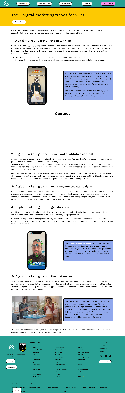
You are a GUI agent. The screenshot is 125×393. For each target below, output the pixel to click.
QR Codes (35, 362)
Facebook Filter (37, 374)
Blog (34, 367)
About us (101, 351)
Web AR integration (83, 369)
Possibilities (81, 349)
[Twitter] (110, 356)
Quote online (36, 369)
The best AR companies (39, 376)
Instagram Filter (59, 347)
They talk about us (60, 362)
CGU (64, 391)
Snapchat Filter (59, 349)
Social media (36, 364)
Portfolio (80, 347)
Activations (36, 352)
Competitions (36, 359)
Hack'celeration (59, 376)
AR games (80, 354)
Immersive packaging (83, 357)
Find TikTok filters (71, 387)
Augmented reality (82, 362)
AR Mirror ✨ (81, 376)
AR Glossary (58, 359)
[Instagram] (101, 356)
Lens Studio (22, 387)
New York (14, 383)
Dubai (30, 383)
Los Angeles (22, 383)
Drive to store (58, 372)
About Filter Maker (38, 349)
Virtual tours (91, 387)
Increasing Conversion (61, 369)
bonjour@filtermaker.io (105, 345)
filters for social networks (80, 243)
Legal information (59, 364)
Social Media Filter (38, 372)
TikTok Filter (58, 352)
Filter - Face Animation (84, 352)
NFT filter (57, 354)
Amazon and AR (103, 387)
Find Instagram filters (34, 387)
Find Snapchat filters (53, 387)
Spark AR (14, 387)
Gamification (16, 212)
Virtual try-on (81, 359)
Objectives (58, 367)
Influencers (36, 357)
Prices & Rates (59, 357)
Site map (57, 374)
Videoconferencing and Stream (86, 367)
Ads (34, 354)
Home (34, 347)
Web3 (79, 374)
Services (80, 364)
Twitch (84, 387)
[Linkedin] (105, 356)
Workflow (80, 372)
